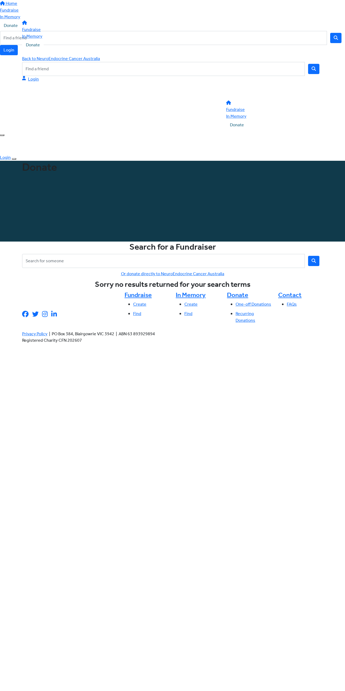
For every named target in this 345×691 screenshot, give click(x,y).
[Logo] (54, 10)
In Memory (32, 36)
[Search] (313, 69)
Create (139, 304)
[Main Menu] (2, 135)
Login (33, 79)
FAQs (292, 304)
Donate (33, 44)
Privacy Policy (34, 333)
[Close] (14, 159)
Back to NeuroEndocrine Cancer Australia (61, 58)
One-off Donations (253, 304)
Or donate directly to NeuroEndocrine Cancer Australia (172, 273)
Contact (290, 295)
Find (137, 313)
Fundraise (31, 29)
